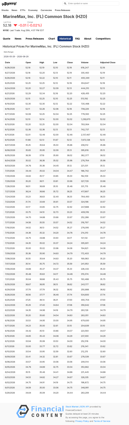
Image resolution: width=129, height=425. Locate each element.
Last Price (7, 22)
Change (30, 22)
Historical (65, 38)
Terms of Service (102, 421)
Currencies (46, 10)
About (87, 38)
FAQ (77, 38)
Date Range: (9, 52)
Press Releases (62, 10)
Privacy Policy (82, 421)
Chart (51, 38)
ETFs (22, 10)
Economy (33, 10)
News (14, 10)
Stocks (5, 10)
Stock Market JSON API (77, 406)
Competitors (103, 38)
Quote (6, 38)
